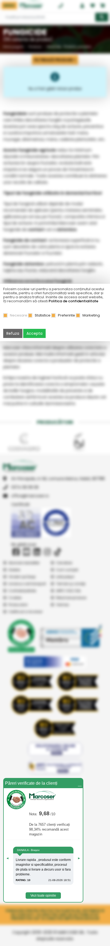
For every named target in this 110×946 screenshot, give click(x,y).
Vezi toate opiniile (43, 895)
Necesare (18, 315)
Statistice (42, 315)
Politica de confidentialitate (73, 301)
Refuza (12, 333)
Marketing (91, 315)
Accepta (34, 333)
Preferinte (66, 315)
